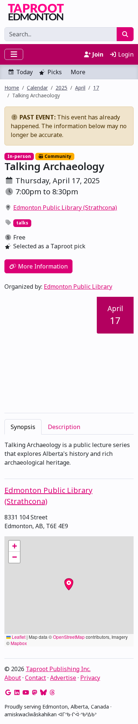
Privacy (90, 678)
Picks (54, 72)
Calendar (37, 87)
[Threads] (52, 692)
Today (24, 72)
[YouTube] (25, 692)
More (78, 72)
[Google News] (8, 692)
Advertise (63, 678)
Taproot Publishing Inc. (58, 669)
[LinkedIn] (17, 692)
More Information (42, 266)
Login (125, 54)
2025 (61, 87)
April (80, 87)
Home (11, 87)
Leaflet (18, 637)
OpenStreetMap (69, 637)
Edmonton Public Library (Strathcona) (65, 207)
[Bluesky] (43, 692)
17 (96, 87)
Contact (35, 678)
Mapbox (19, 643)
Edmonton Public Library (78, 286)
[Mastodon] (34, 692)
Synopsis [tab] (23, 427)
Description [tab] (64, 427)
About (12, 678)
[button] (14, 546)
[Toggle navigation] (13, 54)
